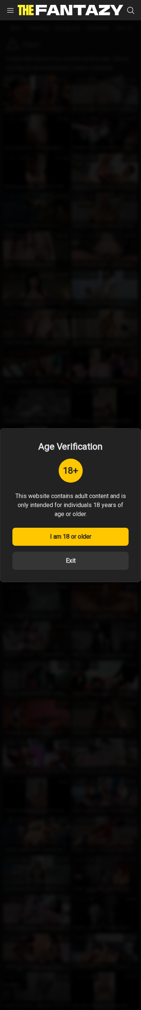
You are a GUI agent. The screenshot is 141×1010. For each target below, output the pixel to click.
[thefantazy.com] (70, 10)
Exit (71, 560)
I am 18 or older (70, 536)
